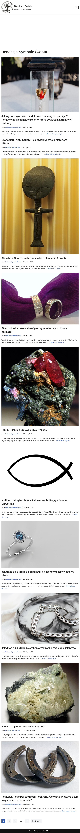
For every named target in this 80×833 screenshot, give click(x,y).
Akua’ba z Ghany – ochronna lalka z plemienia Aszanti (33, 258)
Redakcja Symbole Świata (13, 127)
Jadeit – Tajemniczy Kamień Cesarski (23, 726)
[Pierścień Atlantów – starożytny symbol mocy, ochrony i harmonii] (40, 298)
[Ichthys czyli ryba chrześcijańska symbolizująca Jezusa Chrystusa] (40, 470)
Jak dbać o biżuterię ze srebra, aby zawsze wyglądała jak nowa (38, 647)
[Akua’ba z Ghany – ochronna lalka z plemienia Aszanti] (40, 206)
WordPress (47, 831)
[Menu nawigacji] (76, 7)
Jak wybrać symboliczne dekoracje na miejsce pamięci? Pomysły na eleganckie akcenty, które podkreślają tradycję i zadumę (36, 120)
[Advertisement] (40, 29)
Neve (31, 831)
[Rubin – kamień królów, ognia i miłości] (40, 386)
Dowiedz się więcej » (54, 134)
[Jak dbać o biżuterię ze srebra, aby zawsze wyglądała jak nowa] (40, 618)
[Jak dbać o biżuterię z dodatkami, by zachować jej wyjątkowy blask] (40, 544)
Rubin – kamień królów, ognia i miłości (24, 429)
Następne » (36, 821)
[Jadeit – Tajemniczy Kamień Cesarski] (40, 693)
